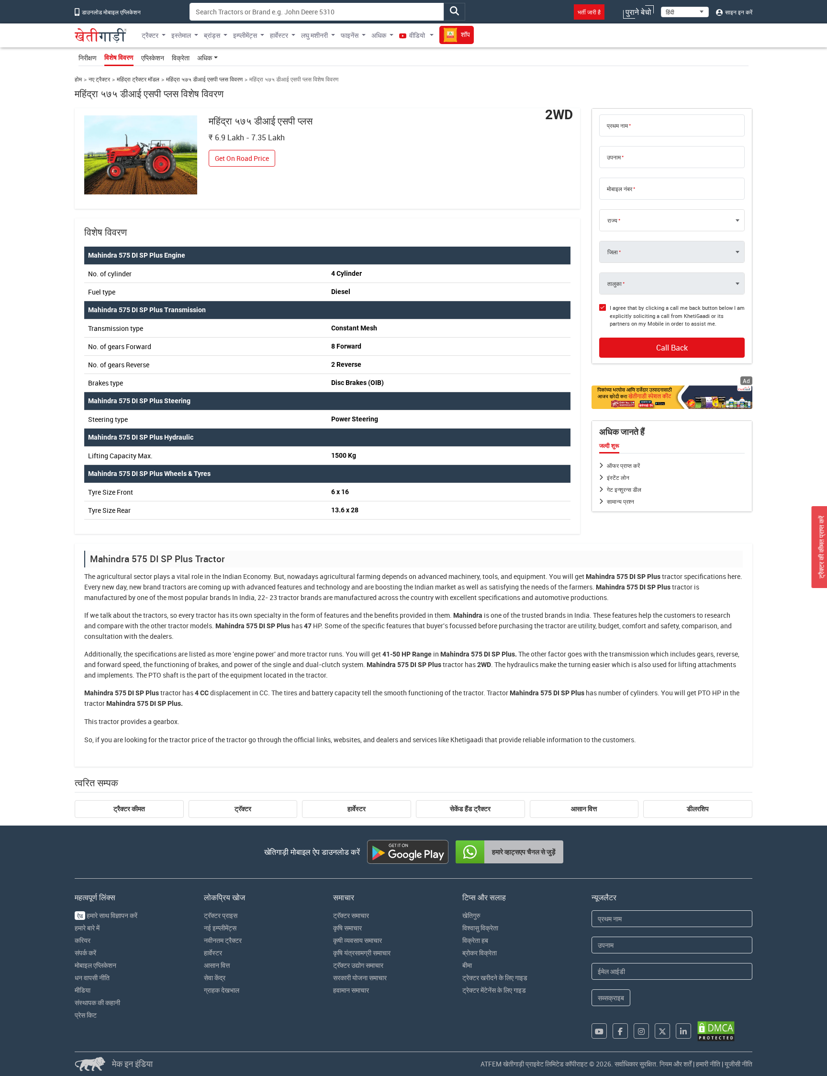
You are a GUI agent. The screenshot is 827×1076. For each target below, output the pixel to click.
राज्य (612, 220)
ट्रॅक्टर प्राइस (220, 915)
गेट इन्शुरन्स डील (624, 489)
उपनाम (614, 157)
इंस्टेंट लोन (618, 477)
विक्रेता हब (475, 940)
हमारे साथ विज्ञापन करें (107, 915)
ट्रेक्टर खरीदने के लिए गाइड (494, 977)
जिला (612, 252)
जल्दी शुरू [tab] (609, 445)
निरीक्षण (87, 57)
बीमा (467, 965)
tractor (672, 576)
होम (78, 79)
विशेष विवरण (119, 57)
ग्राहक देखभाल (221, 990)
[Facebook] (620, 1031)
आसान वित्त (584, 809)
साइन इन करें (738, 12)
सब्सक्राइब (611, 997)
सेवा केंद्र (214, 977)
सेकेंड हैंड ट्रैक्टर (470, 809)
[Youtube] (599, 1031)
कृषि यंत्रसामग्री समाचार (362, 952)
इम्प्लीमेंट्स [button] (245, 35)
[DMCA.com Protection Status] (716, 1031)
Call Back (672, 347)
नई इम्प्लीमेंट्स (220, 927)
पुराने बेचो (638, 12)
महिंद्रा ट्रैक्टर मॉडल (138, 79)
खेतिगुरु (471, 915)
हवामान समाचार (351, 990)
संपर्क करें (85, 952)
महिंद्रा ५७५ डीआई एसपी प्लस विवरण (204, 79)
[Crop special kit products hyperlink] (672, 397)
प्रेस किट (86, 1014)
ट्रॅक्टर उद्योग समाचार (358, 965)
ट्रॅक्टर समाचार (351, 915)
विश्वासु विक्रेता (480, 927)
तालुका (614, 283)
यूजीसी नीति (738, 1063)
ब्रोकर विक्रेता (479, 952)
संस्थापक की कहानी (97, 1002)
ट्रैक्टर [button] (150, 35)
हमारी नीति (708, 1063)
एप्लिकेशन (152, 57)
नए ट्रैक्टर (99, 79)
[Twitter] (662, 1031)
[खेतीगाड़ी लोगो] (101, 35)
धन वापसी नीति (92, 977)
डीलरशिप (698, 809)
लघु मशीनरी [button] (314, 35)
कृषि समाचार (347, 927)
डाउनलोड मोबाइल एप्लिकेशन (110, 12)
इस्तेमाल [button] (181, 35)
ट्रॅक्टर (243, 809)
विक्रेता (181, 57)
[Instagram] (641, 1031)
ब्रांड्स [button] (212, 35)
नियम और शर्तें (675, 1063)
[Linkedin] (683, 1031)
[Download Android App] (407, 852)
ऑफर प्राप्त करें (623, 465)
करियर (82, 940)
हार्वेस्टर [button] (279, 35)
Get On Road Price (242, 158)
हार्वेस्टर (356, 809)
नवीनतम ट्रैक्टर (223, 940)
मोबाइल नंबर (619, 189)
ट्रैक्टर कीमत (129, 809)
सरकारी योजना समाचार (360, 977)
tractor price (187, 739)
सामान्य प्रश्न (620, 501)
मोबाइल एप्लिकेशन (95, 965)
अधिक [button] (378, 35)
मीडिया (82, 990)
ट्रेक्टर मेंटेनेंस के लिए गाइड (494, 990)
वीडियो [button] (417, 35)
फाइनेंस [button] (349, 35)
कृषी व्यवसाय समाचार (357, 940)
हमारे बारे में (87, 927)
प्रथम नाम (617, 125)
